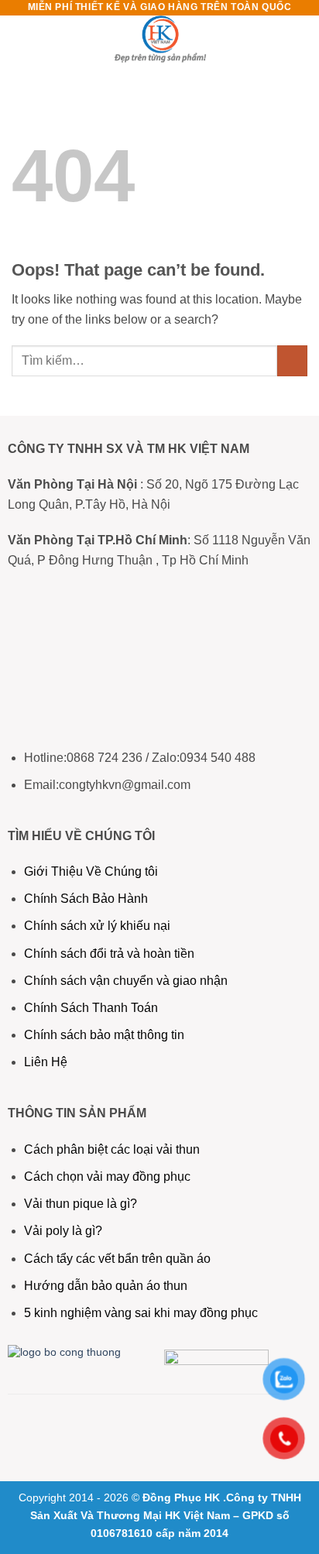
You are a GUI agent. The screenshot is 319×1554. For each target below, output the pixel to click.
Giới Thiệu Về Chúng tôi (91, 871)
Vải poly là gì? (63, 1230)
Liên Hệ (47, 1062)
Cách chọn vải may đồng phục (107, 1176)
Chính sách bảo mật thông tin (104, 1034)
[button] (21, 42)
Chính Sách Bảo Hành (86, 898)
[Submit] (292, 360)
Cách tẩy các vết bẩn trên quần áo (117, 1258)
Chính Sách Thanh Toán (91, 1007)
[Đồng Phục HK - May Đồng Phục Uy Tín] (159, 42)
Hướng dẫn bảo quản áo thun (105, 1285)
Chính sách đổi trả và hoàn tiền (109, 953)
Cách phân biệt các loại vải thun (112, 1149)
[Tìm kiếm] (301, 42)
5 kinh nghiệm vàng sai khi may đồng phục (141, 1312)
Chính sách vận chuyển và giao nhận (126, 980)
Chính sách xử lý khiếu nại (97, 925)
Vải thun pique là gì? (80, 1203)
